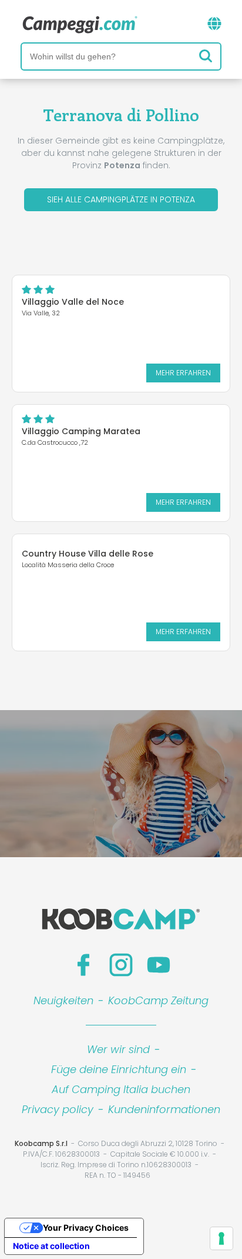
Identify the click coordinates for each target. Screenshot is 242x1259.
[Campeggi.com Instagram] (121, 965)
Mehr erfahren (183, 373)
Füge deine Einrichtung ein (118, 1069)
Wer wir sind (118, 1049)
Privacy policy (57, 1109)
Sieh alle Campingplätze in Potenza (121, 199)
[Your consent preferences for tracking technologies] (221, 1238)
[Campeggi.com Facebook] (83, 965)
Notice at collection (51, 1246)
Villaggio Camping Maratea (81, 431)
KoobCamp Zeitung (158, 1000)
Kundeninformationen (164, 1109)
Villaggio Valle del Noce (73, 302)
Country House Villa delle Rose (87, 553)
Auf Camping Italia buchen (121, 1089)
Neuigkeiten (63, 1000)
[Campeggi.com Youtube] (158, 965)
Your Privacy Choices (86, 1228)
